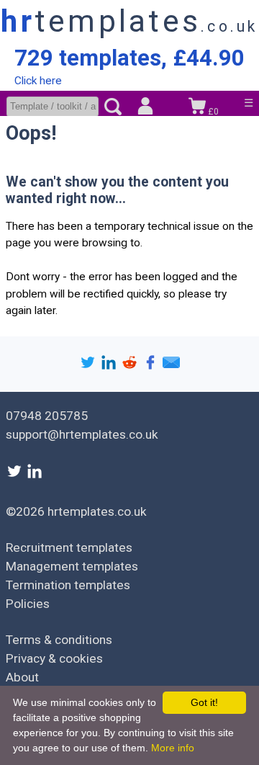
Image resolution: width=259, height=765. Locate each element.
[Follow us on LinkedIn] (34, 475)
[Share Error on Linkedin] (110, 366)
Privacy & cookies (54, 658)
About (22, 677)
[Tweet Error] (89, 366)
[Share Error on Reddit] (131, 366)
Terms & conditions (59, 639)
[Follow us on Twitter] (16, 475)
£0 (212, 112)
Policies (28, 603)
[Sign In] (145, 107)
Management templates (72, 566)
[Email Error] (171, 366)
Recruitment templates (69, 547)
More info (172, 747)
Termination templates (68, 585)
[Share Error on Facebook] (152, 366)
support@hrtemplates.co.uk (82, 434)
